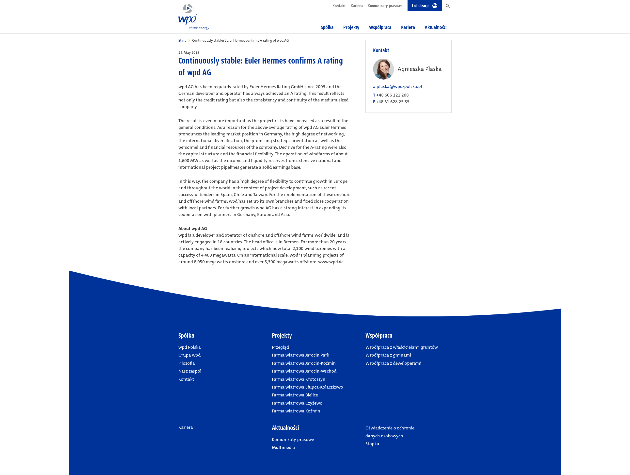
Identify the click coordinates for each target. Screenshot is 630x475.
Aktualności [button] (436, 27)
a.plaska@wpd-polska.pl (397, 86)
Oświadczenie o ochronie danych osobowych (389, 432)
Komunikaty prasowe (385, 5)
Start (182, 40)
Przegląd (280, 347)
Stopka (372, 444)
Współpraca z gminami (388, 355)
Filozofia (186, 363)
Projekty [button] (351, 27)
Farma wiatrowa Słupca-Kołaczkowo (307, 387)
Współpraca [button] (380, 27)
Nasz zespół (189, 371)
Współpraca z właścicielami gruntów (401, 347)
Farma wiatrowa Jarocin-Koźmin (304, 363)
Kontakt (339, 5)
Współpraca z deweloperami (393, 363)
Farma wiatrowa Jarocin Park (300, 355)
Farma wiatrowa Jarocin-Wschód (304, 371)
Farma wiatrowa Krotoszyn (298, 379)
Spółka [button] (327, 27)
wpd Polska (189, 347)
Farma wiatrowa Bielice (295, 395)
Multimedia (283, 447)
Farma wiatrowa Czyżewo (297, 403)
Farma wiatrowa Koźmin (296, 411)
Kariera (357, 5)
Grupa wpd (189, 355)
